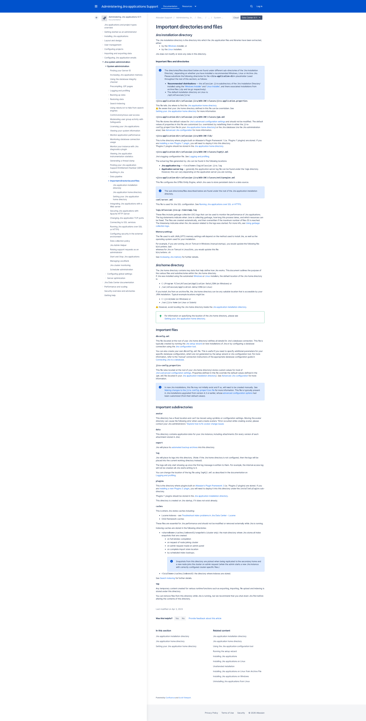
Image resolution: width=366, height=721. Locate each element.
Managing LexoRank (119, 261)
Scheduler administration (121, 269)
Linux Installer (213, 86)
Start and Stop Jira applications (124, 256)
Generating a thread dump (122, 160)
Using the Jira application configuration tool (233, 646)
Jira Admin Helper (118, 245)
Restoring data (117, 99)
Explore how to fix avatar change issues (205, 424)
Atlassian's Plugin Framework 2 (209, 485)
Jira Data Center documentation (119, 282)
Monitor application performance (125, 135)
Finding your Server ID (120, 70)
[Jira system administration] (209, 17)
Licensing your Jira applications (124, 126)
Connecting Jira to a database (170, 359)
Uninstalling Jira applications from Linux (231, 681)
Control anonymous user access (125, 115)
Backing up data (117, 95)
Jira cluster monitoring (120, 265)
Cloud (236, 17)
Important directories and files (124, 180)
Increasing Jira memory (171, 257)
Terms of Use (227, 713)
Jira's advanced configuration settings (207, 121)
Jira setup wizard (194, 343)
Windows (172, 46)
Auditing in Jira (117, 172)
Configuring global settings (119, 274)
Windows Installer (193, 86)
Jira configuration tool (186, 346)
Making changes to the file (190, 390)
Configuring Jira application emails (120, 57)
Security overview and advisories (119, 291)
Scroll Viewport (185, 698)
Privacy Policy (211, 713)
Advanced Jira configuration (179, 130)
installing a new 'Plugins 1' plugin (174, 143)
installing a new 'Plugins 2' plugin (174, 488)
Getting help (110, 295)
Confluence (170, 698)
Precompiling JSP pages (121, 86)
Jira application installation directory (229, 307)
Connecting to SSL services (123, 222)
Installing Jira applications (116, 36)
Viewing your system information (125, 130)
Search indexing (117, 103)
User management (112, 45)
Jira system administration (117, 62)
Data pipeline (116, 176)
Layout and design (113, 40)
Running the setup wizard (225, 651)
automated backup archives (185, 447)
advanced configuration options (237, 393)
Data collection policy (120, 241)
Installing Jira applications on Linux (229, 661)
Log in (259, 6)
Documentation (170, 6)
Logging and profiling (120, 90)
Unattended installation (223, 666)
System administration (118, 66)
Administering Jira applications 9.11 (125, 17)
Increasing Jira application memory (126, 75)
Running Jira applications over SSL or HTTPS (220, 204)
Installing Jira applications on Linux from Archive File (237, 671)
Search (251, 6)
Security (241, 713)
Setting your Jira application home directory (176, 111)
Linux (170, 49)
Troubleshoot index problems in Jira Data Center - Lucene (208, 515)
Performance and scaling (115, 286)
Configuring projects (113, 49)
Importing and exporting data (118, 53)
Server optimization (116, 278)
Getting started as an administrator (120, 32)
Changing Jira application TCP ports (127, 218)
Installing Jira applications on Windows (231, 676)
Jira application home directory (127, 192)
